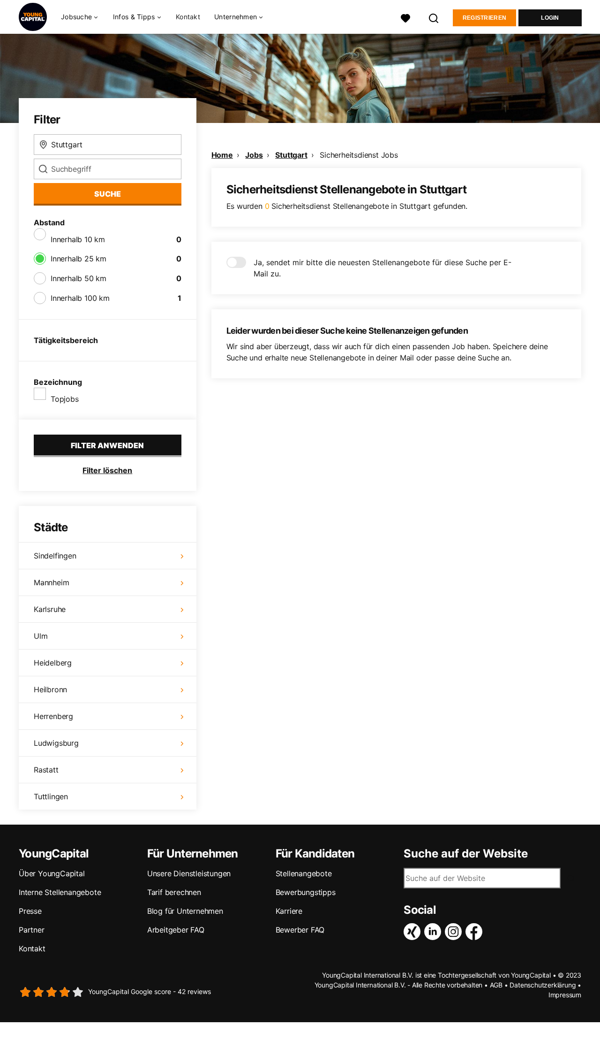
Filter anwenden (107, 445)
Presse (30, 911)
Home (222, 155)
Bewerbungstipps (306, 892)
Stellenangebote (304, 873)
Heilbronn (50, 689)
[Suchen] (434, 17)
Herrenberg (53, 716)
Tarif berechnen (174, 892)
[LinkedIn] (434, 931)
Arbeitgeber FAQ (175, 929)
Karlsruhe (50, 609)
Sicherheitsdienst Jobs (359, 155)
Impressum (564, 995)
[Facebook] (475, 931)
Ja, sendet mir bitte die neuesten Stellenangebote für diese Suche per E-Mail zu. (382, 268)
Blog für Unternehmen (185, 911)
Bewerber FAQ (300, 929)
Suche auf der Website (466, 853)
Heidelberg (53, 662)
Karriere (289, 911)
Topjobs (65, 399)
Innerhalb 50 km (78, 278)
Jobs (253, 155)
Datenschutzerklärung (543, 985)
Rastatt (46, 769)
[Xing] (414, 931)
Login (550, 18)
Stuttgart (291, 155)
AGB (496, 985)
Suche (107, 194)
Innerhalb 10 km (78, 239)
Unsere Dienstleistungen (189, 873)
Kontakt (188, 17)
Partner (32, 929)
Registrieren (485, 18)
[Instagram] (455, 931)
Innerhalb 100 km (80, 298)
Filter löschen (107, 470)
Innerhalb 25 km (78, 258)
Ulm (40, 636)
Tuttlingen (51, 796)
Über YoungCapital (52, 873)
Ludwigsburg (56, 743)
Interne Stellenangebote (60, 892)
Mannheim (51, 582)
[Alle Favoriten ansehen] (405, 17)
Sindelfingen (55, 555)
